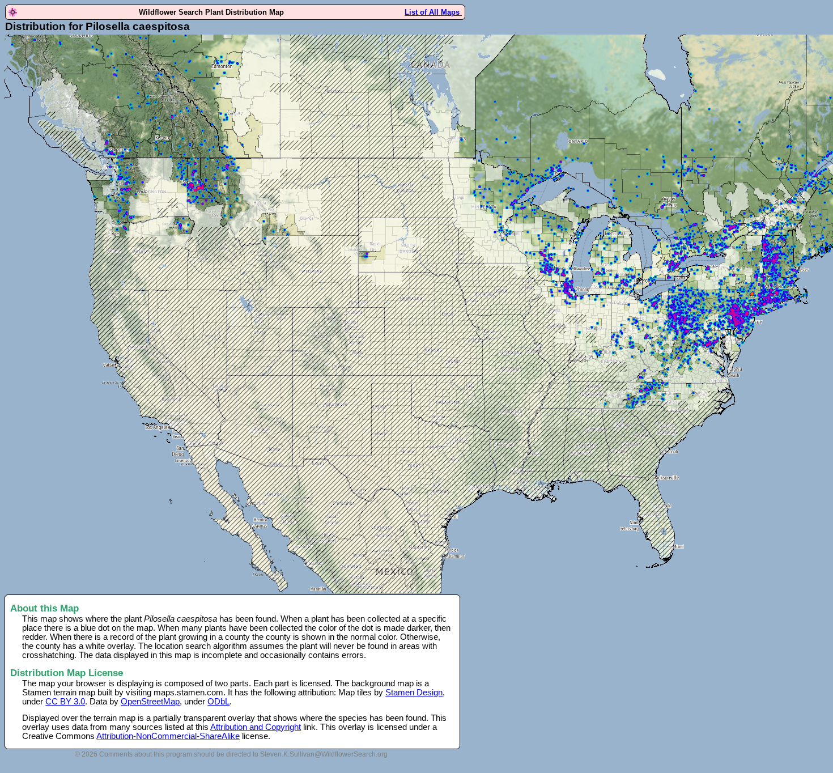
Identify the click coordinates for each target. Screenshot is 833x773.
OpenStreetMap (150, 701)
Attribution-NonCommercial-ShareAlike (168, 736)
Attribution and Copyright (255, 727)
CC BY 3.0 (65, 701)
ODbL (218, 701)
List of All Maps (433, 12)
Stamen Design (414, 692)
